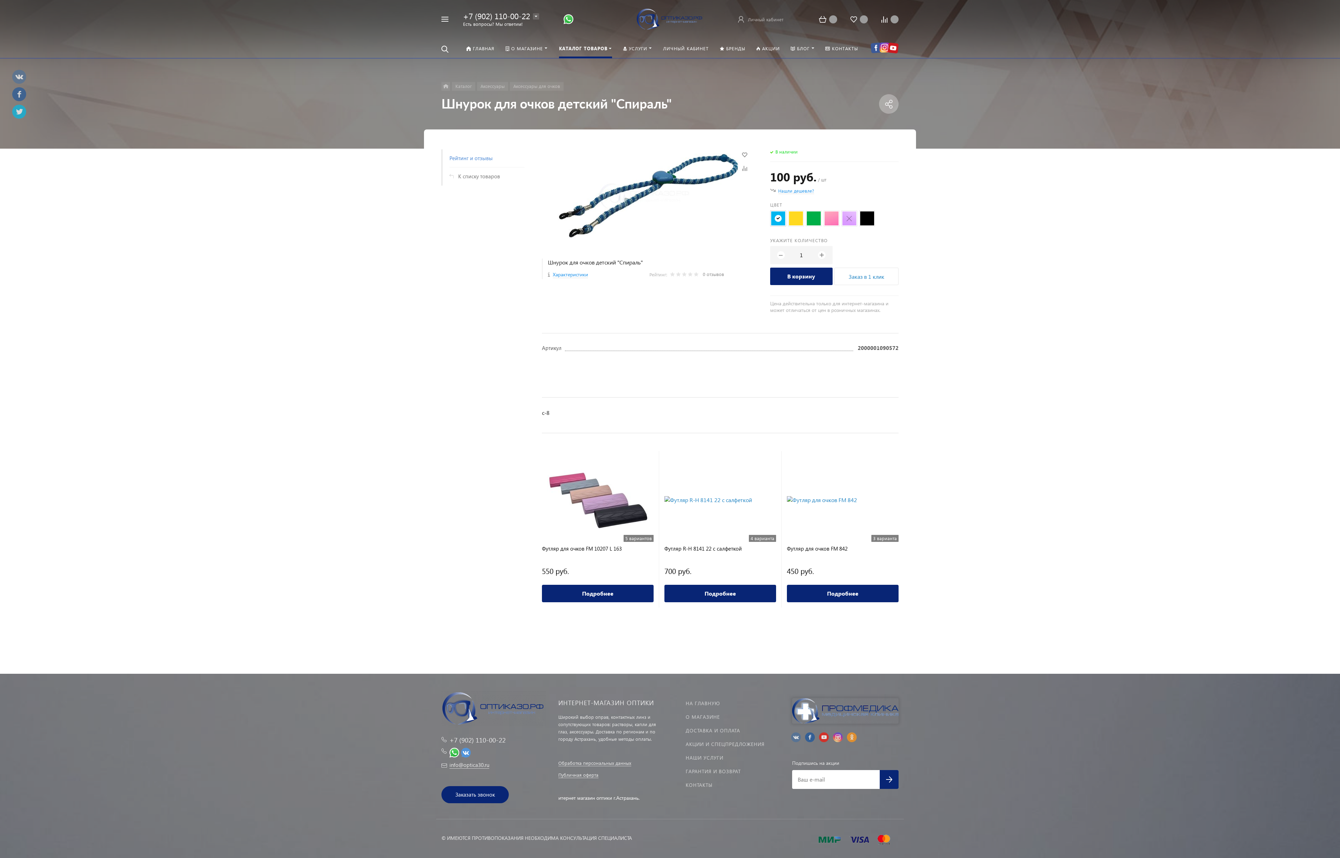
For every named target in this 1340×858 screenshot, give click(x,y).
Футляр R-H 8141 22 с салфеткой (703, 548)
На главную (703, 703)
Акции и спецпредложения (725, 744)
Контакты (699, 785)
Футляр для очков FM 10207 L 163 (582, 548)
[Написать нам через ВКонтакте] (466, 751)
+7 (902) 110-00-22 (496, 15)
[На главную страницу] (670, 18)
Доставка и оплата (713, 730)
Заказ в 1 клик (866, 276)
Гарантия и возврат (713, 771)
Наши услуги (704, 757)
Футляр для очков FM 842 (817, 548)
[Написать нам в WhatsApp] (568, 18)
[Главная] (445, 86)
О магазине (703, 717)
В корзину (801, 276)
